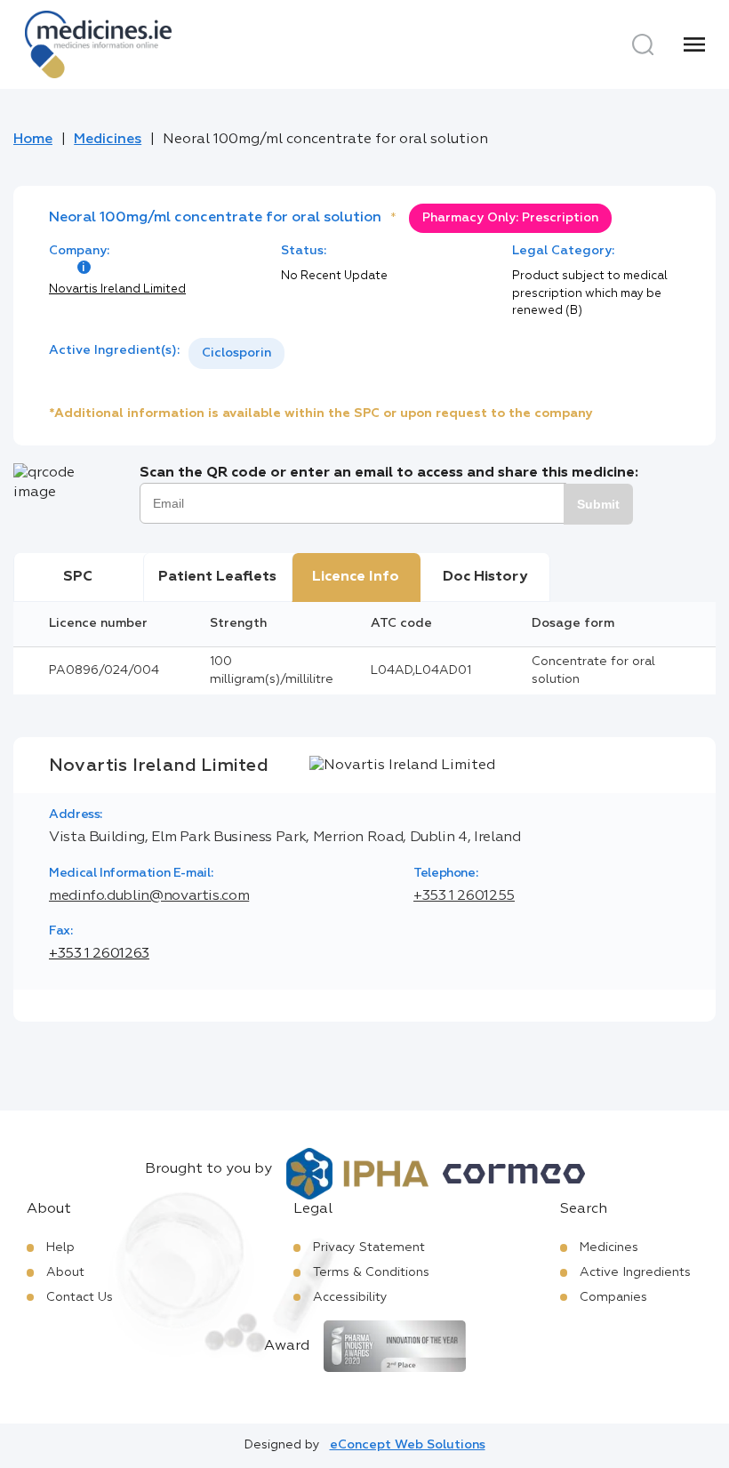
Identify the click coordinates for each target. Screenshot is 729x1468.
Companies (613, 1297)
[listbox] (236, 353)
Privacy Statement (369, 1247)
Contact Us (79, 1297)
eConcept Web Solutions (407, 1445)
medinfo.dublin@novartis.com (149, 896)
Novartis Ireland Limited (117, 289)
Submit (598, 504)
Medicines (107, 139)
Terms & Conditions (371, 1272)
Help (60, 1247)
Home (32, 139)
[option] (236, 353)
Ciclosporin (236, 353)
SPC (77, 577)
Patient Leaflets (217, 577)
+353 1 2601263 (99, 954)
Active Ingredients (635, 1272)
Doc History (485, 577)
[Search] (642, 44)
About (65, 1272)
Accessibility (350, 1297)
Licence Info (355, 577)
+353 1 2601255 (464, 896)
